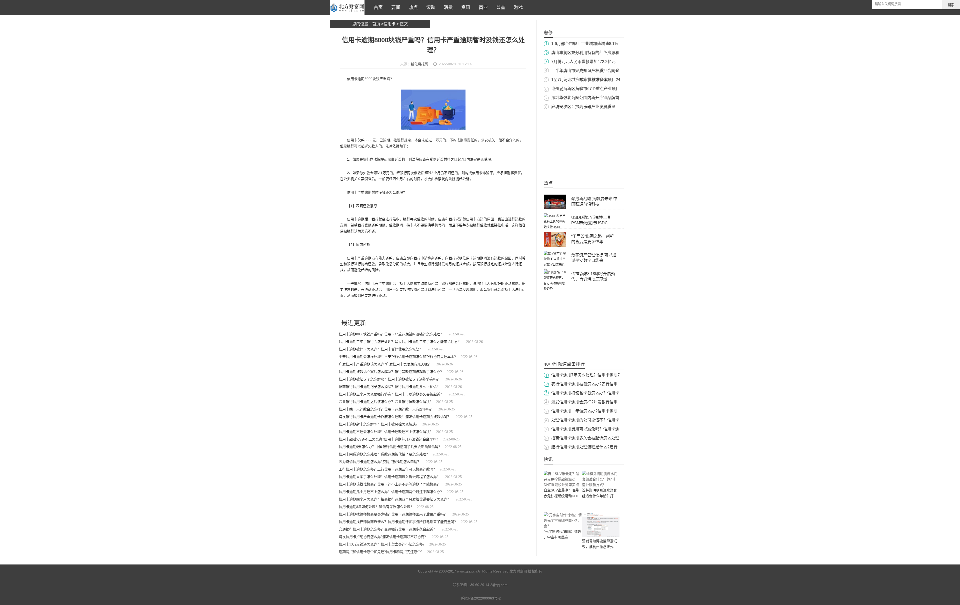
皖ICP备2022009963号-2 (481, 598)
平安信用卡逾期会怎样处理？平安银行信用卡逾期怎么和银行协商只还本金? (397, 357)
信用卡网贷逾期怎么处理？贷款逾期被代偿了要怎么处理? (383, 454)
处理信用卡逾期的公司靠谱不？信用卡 (585, 420)
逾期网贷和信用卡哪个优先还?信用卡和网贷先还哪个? (380, 552)
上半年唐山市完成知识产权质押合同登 (585, 71)
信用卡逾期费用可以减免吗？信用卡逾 (585, 429)
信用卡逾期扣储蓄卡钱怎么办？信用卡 (585, 393)
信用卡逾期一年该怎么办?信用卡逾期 (584, 411)
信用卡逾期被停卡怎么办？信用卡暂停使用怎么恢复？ (381, 349)
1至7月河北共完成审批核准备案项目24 (585, 80)
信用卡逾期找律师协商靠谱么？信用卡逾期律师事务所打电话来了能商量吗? (397, 522)
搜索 (951, 5)
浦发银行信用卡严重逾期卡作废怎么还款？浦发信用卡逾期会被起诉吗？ (395, 417)
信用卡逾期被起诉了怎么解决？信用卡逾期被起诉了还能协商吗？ (389, 379)
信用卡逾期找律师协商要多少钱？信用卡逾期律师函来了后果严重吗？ (393, 514)
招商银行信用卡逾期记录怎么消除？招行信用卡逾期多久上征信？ (389, 387)
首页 (377, 7)
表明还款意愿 (421, 308)
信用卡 (390, 24)
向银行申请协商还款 (444, 308)
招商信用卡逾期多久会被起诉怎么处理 (585, 438)
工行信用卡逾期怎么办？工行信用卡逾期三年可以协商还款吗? (387, 469)
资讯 (464, 7)
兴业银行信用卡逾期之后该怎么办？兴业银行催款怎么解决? (385, 402)
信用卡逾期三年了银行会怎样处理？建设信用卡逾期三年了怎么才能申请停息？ (400, 342)
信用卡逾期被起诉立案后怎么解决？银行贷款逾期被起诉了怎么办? (390, 372)
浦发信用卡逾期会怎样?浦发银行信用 (584, 402)
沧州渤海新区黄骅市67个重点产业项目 (585, 89)
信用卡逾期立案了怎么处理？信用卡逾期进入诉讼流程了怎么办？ (389, 477)
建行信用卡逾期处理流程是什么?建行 (584, 447)
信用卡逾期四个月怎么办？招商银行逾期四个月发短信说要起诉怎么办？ (395, 499)
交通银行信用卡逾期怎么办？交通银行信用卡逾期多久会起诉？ (388, 529)
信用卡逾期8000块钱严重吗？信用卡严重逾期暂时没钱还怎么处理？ (391, 334)
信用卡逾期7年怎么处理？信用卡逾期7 (585, 375)
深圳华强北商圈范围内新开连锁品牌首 (585, 98)
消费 (447, 7)
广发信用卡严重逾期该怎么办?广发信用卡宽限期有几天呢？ (385, 364)
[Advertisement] (584, 142)
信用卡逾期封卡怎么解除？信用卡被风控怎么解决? (378, 424)
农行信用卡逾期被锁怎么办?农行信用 (584, 384)
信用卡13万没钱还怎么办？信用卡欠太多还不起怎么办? (381, 544)
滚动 (429, 7)
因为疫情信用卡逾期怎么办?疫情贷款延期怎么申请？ (380, 462)
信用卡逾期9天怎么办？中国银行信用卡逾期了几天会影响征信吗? (389, 447)
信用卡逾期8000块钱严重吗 (371, 308)
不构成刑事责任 (401, 308)
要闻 (394, 7)
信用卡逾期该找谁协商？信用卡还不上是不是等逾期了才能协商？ (389, 484)
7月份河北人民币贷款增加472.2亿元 (583, 62)
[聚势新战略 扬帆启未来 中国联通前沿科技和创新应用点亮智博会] (555, 208)
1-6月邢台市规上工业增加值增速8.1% (584, 44)
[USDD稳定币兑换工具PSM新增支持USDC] (555, 227)
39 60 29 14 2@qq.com (489, 585)
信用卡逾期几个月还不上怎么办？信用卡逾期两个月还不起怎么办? (390, 492)
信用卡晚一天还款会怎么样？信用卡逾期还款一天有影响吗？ (386, 409)
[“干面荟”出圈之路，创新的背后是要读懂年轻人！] (555, 246)
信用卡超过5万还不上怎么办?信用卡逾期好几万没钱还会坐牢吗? (388, 439)
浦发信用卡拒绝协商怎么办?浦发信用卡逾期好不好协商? (383, 537)
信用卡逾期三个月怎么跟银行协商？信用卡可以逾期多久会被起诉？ (391, 394)
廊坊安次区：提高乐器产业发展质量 (583, 107)
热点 (412, 7)
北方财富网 (347, 7)
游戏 (517, 7)
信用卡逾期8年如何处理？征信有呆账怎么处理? (375, 507)
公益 (499, 7)
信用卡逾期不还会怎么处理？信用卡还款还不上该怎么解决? (385, 432)
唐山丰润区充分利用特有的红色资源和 (585, 53)
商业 (482, 7)
